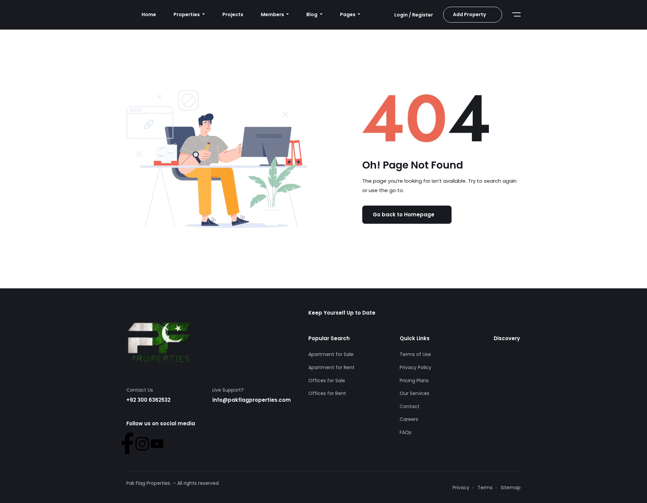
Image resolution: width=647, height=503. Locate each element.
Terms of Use (415, 354)
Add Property (469, 14)
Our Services (414, 393)
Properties (187, 14)
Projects (232, 14)
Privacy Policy (415, 367)
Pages (348, 14)
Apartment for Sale (330, 354)
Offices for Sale (326, 380)
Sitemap (511, 487)
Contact (410, 406)
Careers (409, 419)
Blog (312, 14)
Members (273, 14)
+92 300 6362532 (148, 399)
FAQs (405, 432)
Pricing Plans (414, 380)
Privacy (461, 487)
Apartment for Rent (331, 367)
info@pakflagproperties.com (251, 399)
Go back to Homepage (403, 214)
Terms (485, 487)
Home (149, 14)
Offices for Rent (327, 393)
